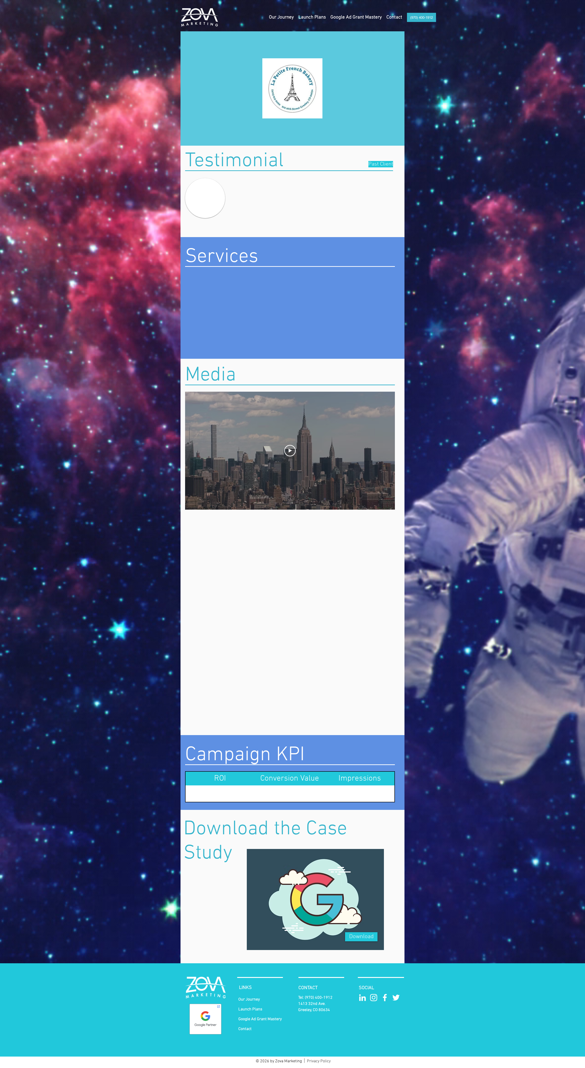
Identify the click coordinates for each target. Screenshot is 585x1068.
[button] (312, 17)
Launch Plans (250, 1009)
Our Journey (249, 999)
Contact (245, 1029)
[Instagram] (373, 997)
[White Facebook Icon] (385, 997)
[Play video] (290, 450)
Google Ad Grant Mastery (260, 1019)
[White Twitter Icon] (396, 997)
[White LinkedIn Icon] (362, 997)
